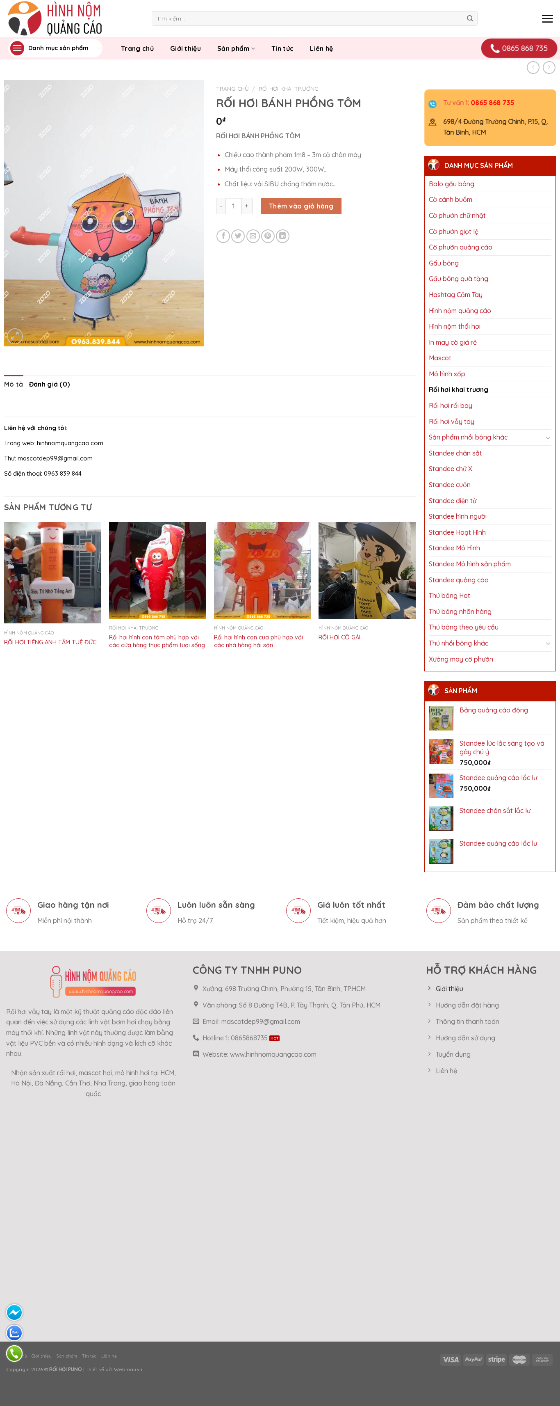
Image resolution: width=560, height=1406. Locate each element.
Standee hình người (458, 516)
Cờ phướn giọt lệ (453, 231)
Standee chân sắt (455, 453)
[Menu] (547, 18)
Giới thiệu (185, 48)
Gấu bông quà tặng (458, 279)
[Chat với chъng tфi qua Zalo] (14, 1333)
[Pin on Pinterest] (268, 236)
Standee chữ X (450, 469)
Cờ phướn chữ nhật (457, 215)
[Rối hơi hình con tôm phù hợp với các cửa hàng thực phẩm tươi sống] (157, 570)
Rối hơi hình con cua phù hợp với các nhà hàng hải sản (258, 641)
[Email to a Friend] (253, 236)
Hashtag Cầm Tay (456, 295)
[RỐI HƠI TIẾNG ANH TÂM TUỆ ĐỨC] (52, 573)
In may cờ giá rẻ (453, 342)
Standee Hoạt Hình (457, 532)
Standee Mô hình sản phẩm (470, 564)
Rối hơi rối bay (450, 405)
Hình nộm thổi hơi (454, 326)
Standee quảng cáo (459, 580)
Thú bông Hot (449, 595)
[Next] (415, 593)
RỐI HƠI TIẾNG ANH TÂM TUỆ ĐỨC (50, 642)
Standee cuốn (450, 485)
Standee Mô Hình (454, 548)
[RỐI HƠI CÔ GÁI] (367, 570)
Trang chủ (137, 48)
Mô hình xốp (447, 374)
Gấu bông (444, 263)
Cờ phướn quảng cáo (460, 247)
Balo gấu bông (451, 184)
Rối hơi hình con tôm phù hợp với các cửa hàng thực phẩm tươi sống (157, 641)
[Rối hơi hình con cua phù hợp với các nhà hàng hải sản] (262, 570)
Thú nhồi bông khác (458, 643)
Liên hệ (321, 48)
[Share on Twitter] (238, 236)
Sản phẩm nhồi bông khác (468, 437)
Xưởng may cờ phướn (461, 659)
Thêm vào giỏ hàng (301, 206)
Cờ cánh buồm (450, 199)
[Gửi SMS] (14, 1312)
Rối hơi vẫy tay (451, 421)
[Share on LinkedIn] (282, 236)
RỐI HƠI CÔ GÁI (339, 637)
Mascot (440, 358)
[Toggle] (548, 437)
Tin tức (282, 48)
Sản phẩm (233, 48)
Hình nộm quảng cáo (460, 311)
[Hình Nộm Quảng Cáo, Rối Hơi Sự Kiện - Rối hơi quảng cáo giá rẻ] (72, 18)
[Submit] (470, 18)
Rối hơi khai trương (458, 389)
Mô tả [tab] (13, 384)
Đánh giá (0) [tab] (49, 384)
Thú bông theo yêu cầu (464, 627)
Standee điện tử (452, 501)
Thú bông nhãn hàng (460, 611)
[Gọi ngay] (14, 1353)
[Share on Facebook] (223, 236)
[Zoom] (15, 336)
